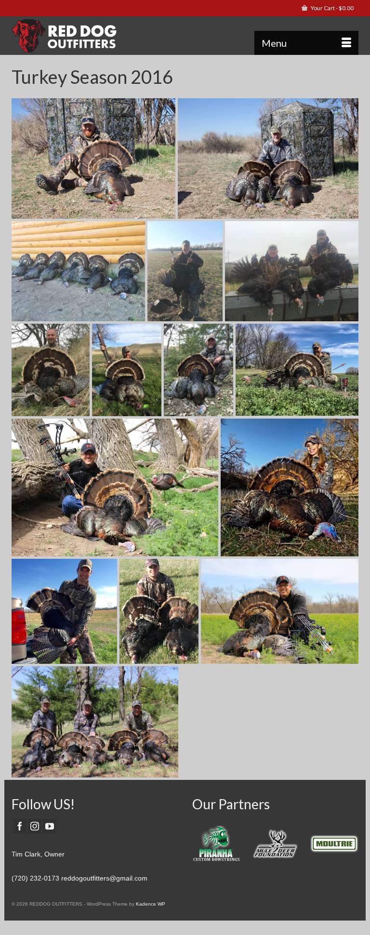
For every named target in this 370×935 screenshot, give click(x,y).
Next (350, 846)
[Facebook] (19, 825)
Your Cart (332, 8)
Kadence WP (150, 904)
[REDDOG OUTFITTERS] (185, 35)
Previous (200, 846)
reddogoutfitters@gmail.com (104, 878)
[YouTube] (49, 825)
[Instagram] (34, 825)
